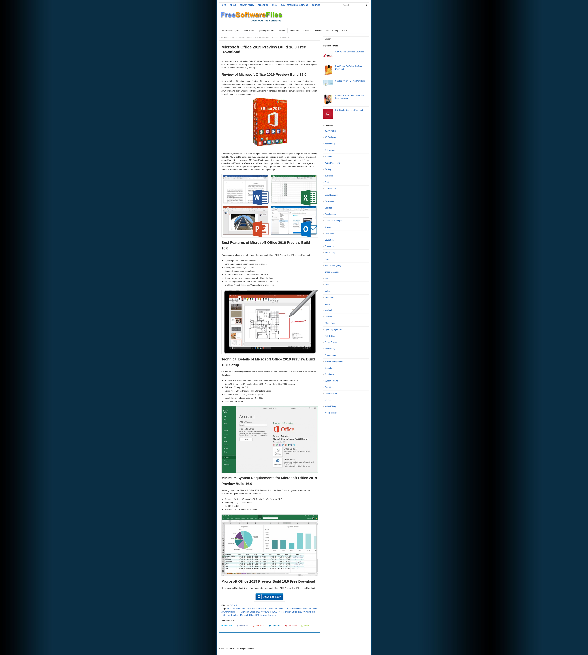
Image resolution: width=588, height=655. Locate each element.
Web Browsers (331, 413)
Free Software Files (232, 649)
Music (327, 304)
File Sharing (330, 252)
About (233, 5)
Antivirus (307, 30)
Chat (327, 182)
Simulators (329, 374)
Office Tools (248, 30)
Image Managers (332, 272)
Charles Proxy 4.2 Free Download (350, 81)
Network (328, 317)
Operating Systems (266, 30)
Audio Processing (332, 163)
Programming (330, 355)
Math (327, 284)
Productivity (330, 349)
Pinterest (292, 626)
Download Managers (230, 30)
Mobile (327, 291)
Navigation (329, 310)
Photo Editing (331, 342)
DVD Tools (329, 233)
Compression (330, 188)
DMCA (274, 5)
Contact (316, 5)
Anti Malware (330, 150)
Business (329, 176)
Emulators (329, 246)
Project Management (334, 361)
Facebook (244, 626)
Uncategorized (331, 394)
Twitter (228, 626)
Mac (326, 278)
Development (330, 214)
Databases (329, 201)
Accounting (330, 144)
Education (329, 240)
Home (223, 5)
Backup (328, 169)
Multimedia (294, 30)
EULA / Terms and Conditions (294, 5)
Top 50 (345, 30)
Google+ (260, 626)
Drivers (282, 30)
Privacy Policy (247, 5)
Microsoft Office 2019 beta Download (285, 608)
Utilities (318, 30)
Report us (263, 5)
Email (306, 626)
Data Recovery (331, 195)
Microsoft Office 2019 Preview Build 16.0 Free (261, 612)
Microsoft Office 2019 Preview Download (258, 615)
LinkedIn (276, 626)
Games (328, 259)
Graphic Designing (333, 265)
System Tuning (331, 381)
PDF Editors (330, 336)
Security (328, 368)
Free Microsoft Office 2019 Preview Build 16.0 (247, 608)
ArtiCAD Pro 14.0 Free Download (349, 52)
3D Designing (330, 137)
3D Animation (330, 131)
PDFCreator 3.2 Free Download (349, 110)
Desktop (328, 208)
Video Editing (332, 30)
